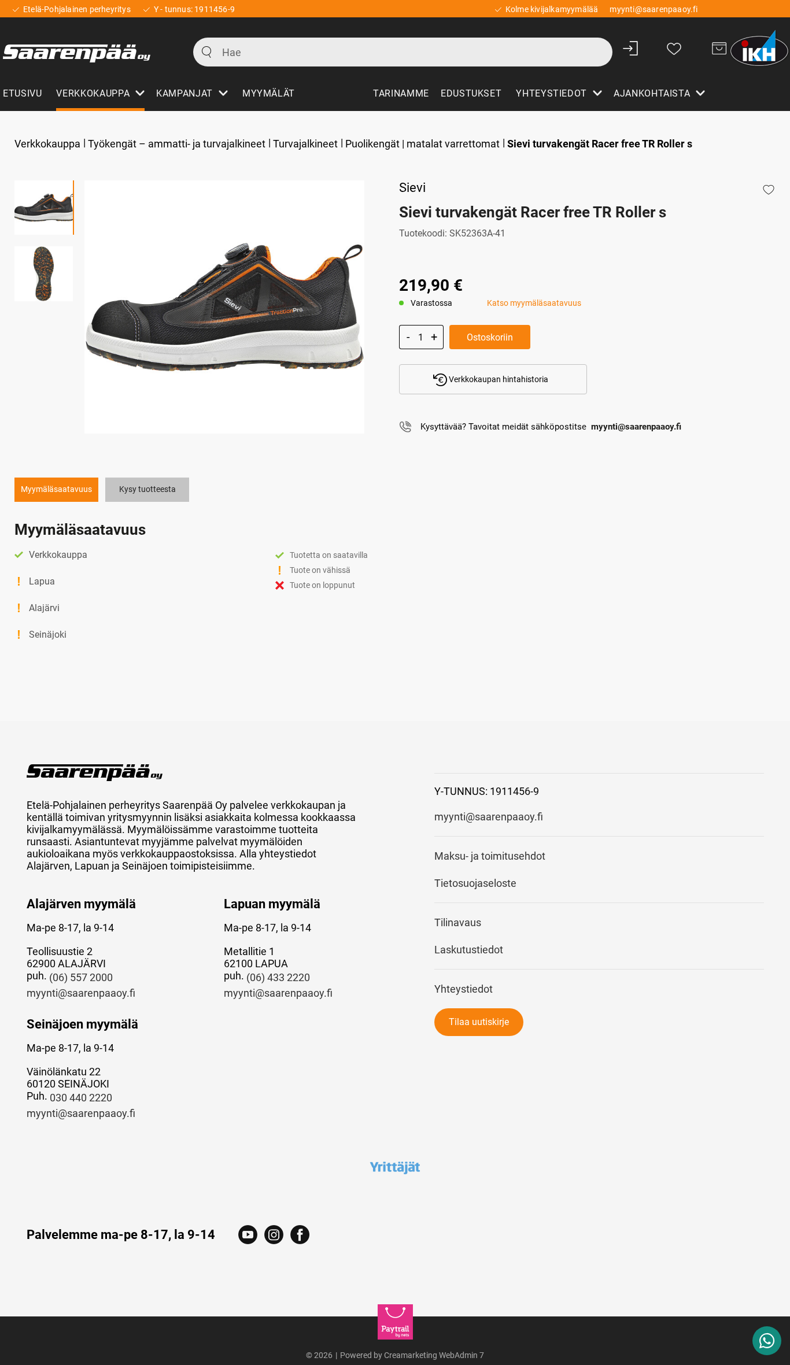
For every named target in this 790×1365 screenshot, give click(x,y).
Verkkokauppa (47, 144)
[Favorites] (674, 48)
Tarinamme (401, 93)
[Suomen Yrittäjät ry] (395, 1167)
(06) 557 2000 (81, 977)
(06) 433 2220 (278, 977)
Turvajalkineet (305, 144)
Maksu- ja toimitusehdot (489, 856)
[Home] (85, 48)
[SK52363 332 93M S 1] (224, 307)
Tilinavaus (457, 922)
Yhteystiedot (463, 989)
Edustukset (471, 93)
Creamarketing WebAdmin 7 (434, 1355)
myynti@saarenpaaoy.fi (81, 993)
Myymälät (268, 93)
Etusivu (22, 93)
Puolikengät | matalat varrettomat (422, 144)
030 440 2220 (81, 1098)
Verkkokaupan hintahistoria (497, 379)
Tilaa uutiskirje (479, 1021)
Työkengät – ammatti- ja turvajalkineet (176, 144)
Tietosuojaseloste (475, 883)
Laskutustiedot (468, 950)
